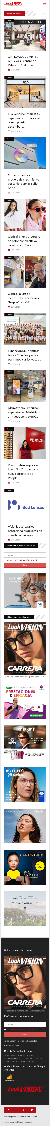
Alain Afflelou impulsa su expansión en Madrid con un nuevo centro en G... (24, 412)
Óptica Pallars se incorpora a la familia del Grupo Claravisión (24, 298)
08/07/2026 (15, 540)
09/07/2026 (15, 483)
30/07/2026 (15, 70)
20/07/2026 (15, 307)
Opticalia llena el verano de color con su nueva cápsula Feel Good (24, 241)
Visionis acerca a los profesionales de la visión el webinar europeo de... (25, 531)
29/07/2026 (15, 131)
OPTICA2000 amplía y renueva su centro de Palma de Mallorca (23, 61)
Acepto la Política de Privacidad (22, 560)
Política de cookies (13, 1045)
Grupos (9, 20)
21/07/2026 (15, 250)
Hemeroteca (9, 1122)
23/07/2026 (15, 193)
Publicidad (19, 1122)
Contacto (28, 1122)
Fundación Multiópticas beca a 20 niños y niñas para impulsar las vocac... (24, 355)
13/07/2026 (15, 421)
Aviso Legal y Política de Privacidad (20, 1041)
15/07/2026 (15, 364)
